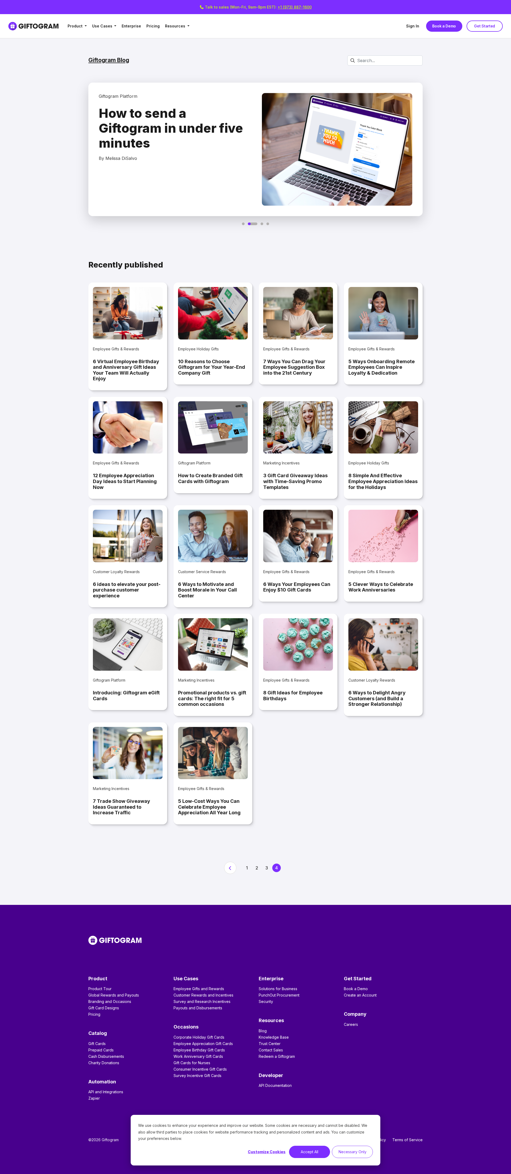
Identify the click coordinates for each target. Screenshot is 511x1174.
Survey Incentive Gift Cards (197, 1075)
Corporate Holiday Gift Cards (199, 1037)
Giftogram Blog (108, 60)
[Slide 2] (252, 223)
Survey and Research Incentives (202, 1001)
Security (266, 1001)
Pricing (153, 26)
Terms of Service (407, 1139)
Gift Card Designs (103, 1008)
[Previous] (230, 868)
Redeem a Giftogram (277, 1056)
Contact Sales (271, 1050)
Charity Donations (103, 1062)
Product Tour (100, 988)
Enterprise (131, 26)
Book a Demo (444, 26)
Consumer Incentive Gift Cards (200, 1069)
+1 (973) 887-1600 (295, 7)
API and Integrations (105, 1092)
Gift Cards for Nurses (192, 1062)
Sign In (412, 26)
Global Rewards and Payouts (113, 995)
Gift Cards (97, 1043)
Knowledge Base (274, 1037)
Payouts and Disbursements (198, 1008)
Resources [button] (175, 26)
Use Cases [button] (102, 26)
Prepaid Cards (101, 1050)
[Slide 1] (243, 223)
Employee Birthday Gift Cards (199, 1050)
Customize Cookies (267, 1151)
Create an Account (360, 995)
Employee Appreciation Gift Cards (203, 1043)
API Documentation (275, 1085)
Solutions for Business (278, 988)
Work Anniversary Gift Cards (198, 1056)
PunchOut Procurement (279, 995)
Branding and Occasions (109, 1001)
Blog (263, 1031)
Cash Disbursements (106, 1056)
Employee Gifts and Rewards (199, 988)
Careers (351, 1024)
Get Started (484, 26)
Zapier (94, 1098)
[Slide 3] (262, 223)
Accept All (309, 1151)
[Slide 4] (267, 223)
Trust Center (270, 1043)
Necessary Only (352, 1151)
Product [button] (76, 26)
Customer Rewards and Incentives (203, 995)
